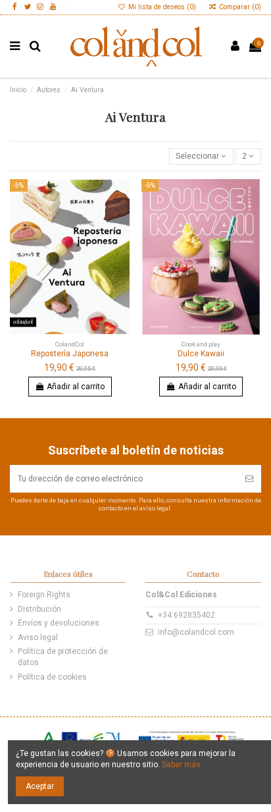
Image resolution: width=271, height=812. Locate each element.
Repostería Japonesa (70, 353)
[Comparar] (120, 219)
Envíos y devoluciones (58, 623)
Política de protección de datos (63, 657)
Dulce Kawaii (201, 353)
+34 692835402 (186, 615)
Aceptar (40, 786)
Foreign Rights (44, 594)
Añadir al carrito (76, 386)
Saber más (181, 764)
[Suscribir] (249, 479)
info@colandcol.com (196, 632)
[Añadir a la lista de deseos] (120, 197)
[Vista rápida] (120, 241)
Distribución (39, 609)
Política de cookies (52, 677)
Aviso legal (38, 637)
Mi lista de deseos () (162, 7)
